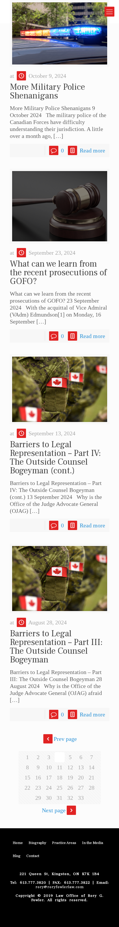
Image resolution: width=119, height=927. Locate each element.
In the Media (92, 842)
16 (38, 777)
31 (59, 798)
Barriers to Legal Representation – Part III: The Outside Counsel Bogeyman (56, 646)
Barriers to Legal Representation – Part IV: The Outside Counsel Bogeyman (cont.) (55, 457)
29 (38, 798)
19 (70, 777)
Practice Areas (64, 842)
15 (27, 777)
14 (91, 767)
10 (49, 767)
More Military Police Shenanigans (47, 91)
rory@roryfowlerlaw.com (60, 887)
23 (38, 787)
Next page (54, 810)
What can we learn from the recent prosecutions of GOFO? (58, 272)
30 (49, 798)
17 (49, 777)
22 (27, 787)
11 (59, 767)
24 (49, 787)
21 (91, 777)
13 (81, 767)
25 (59, 787)
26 (70, 787)
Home (18, 842)
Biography (37, 842)
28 (91, 787)
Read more (92, 150)
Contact (32, 856)
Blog (17, 856)
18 (59, 777)
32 (70, 798)
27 (81, 787)
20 (81, 777)
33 (81, 798)
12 (70, 767)
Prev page (65, 739)
